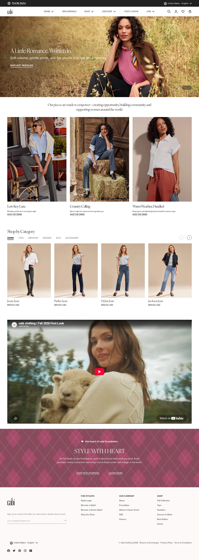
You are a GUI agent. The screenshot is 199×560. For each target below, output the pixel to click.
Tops (159, 505)
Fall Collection (163, 500)
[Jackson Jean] (170, 270)
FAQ (121, 514)
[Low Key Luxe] (36, 159)
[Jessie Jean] (29, 270)
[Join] (64, 520)
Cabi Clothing (127, 542)
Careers (122, 519)
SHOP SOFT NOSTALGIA (21, 65)
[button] (49, 11)
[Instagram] (25, 550)
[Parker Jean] (76, 270)
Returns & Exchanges (149, 542)
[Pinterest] (19, 550)
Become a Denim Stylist (91, 509)
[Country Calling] (99, 159)
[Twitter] (14, 550)
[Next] (189, 237)
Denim (160, 523)
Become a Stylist (88, 505)
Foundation (124, 505)
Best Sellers (162, 519)
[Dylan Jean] (123, 270)
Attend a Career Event (129, 509)
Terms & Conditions (183, 542)
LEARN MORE (116, 473)
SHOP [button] (160, 496)
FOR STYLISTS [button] (87, 496)
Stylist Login (86, 500)
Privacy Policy (167, 542)
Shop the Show (88, 514)
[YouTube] (30, 550)
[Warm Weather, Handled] (162, 159)
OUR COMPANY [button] (126, 496)
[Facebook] (8, 550)
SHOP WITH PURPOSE (87, 473)
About (122, 500)
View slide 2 (188, 87)
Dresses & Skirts (164, 514)
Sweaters (161, 509)
